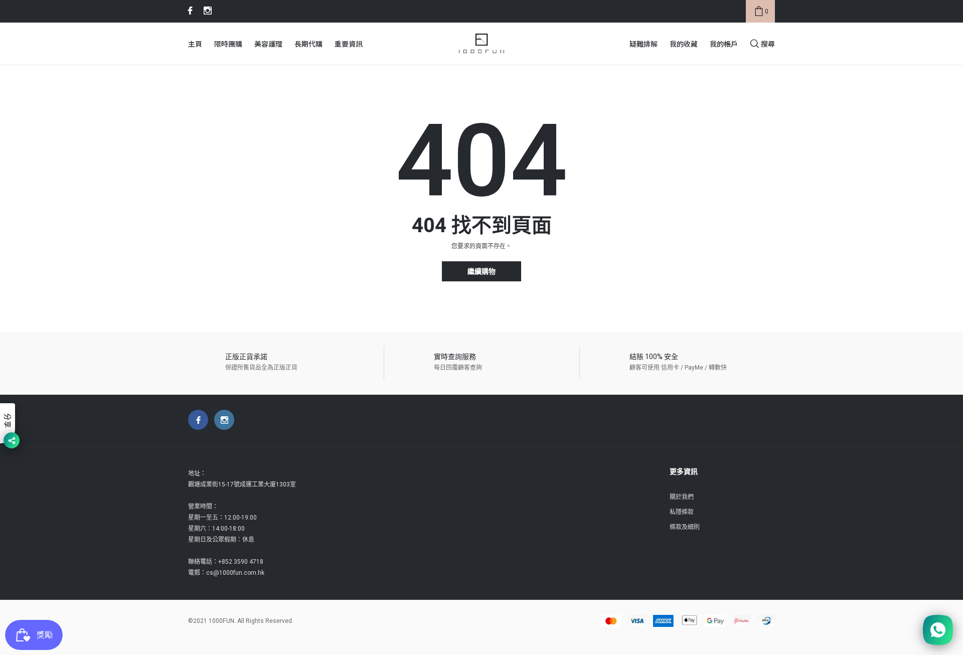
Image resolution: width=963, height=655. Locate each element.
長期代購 (308, 44)
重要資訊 (349, 44)
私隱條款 (682, 512)
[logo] (481, 44)
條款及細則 (685, 527)
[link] (188, 10)
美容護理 (268, 44)
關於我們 (682, 497)
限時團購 (228, 44)
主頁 (195, 44)
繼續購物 (481, 271)
